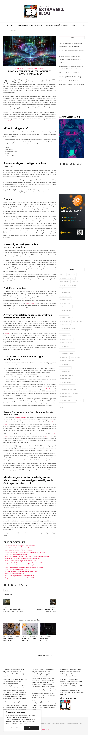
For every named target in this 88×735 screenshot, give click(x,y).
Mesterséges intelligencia (36, 68)
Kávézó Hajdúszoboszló (68, 328)
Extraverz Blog (20, 68)
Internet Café (64, 281)
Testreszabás (14, 728)
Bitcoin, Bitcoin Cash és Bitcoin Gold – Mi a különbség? (11, 638)
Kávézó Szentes (65, 378)
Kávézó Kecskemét (66, 339)
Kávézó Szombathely (67, 386)
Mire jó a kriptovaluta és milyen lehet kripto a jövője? (20, 561)
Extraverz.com (8, 594)
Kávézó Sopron (65, 368)
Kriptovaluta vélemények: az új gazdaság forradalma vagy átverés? (25, 552)
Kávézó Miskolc (65, 346)
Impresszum (70, 723)
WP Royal (47, 723)
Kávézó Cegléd (65, 303)
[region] (22, 720)
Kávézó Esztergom (66, 317)
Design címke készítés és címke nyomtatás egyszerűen (29, 638)
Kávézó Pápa (64, 357)
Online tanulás (22, 25)
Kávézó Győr (77, 321)
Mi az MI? (7, 590)
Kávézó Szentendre (66, 375)
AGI (46, 489)
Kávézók (13, 30)
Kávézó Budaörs (65, 296)
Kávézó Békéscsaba (66, 299)
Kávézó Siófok (65, 364)
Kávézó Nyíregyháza (67, 353)
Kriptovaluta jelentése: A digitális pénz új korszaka (20, 546)
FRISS (11, 25)
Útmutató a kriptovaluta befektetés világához (18, 550)
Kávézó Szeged (65, 371)
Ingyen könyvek (69, 25)
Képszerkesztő (36, 25)
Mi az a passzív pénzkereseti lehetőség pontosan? (20, 575)
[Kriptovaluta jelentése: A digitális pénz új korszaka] (6, 602)
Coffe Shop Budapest (67, 278)
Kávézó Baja (72, 285)
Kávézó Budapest (66, 292)
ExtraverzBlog (55, 723)
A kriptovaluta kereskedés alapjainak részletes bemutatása (22, 558)
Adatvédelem (23, 723)
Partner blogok (78, 723)
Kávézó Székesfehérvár (68, 389)
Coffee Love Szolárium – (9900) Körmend (71, 73)
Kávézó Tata (77, 393)
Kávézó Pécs (76, 357)
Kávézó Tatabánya (66, 396)
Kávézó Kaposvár (66, 335)
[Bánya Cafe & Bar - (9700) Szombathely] (53, 602)
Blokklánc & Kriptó (53, 25)
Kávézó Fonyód (65, 321)
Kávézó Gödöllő (65, 324)
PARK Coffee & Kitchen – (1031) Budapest (71, 84)
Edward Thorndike (20, 417)
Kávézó (62, 285)
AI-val (33, 142)
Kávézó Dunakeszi (66, 310)
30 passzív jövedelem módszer (14, 573)
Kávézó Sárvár (65, 393)
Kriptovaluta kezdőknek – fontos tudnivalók (18, 569)
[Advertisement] (72, 101)
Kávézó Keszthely (66, 342)
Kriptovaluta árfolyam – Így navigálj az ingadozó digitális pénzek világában (27, 556)
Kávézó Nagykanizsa (67, 350)
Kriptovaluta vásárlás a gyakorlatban (16, 554)
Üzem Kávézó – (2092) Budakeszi (69, 81)
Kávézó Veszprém (66, 400)
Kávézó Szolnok (65, 382)
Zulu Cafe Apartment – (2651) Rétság (70, 77)
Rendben (31, 728)
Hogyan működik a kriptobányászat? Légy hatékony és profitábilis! (24, 563)
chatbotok (9, 121)
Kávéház (75, 281)
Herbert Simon (49, 436)
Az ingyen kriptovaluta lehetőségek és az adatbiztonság (21, 571)
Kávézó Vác (78, 400)
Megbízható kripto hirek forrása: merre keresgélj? (20, 565)
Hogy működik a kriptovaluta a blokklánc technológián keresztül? (24, 567)
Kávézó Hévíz (64, 332)
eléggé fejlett (30, 303)
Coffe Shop (71, 274)
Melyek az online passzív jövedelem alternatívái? (19, 578)
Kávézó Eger (64, 314)
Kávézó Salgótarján (67, 360)
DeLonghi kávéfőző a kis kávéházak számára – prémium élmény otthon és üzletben (70, 59)
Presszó (63, 407)
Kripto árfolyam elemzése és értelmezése (17, 548)
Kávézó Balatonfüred (67, 289)
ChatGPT (7, 333)
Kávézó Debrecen (65, 307)
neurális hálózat (47, 389)
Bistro (62, 274)
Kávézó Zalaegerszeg (67, 404)
